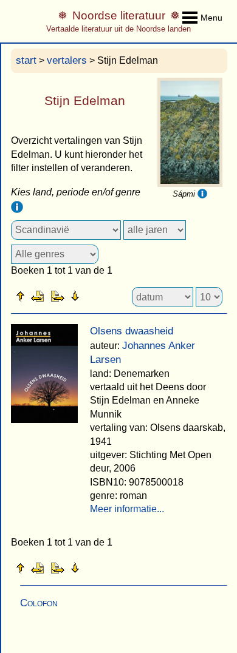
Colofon (39, 603)
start (26, 60)
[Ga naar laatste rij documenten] (105, 295)
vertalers (67, 60)
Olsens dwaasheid (131, 331)
